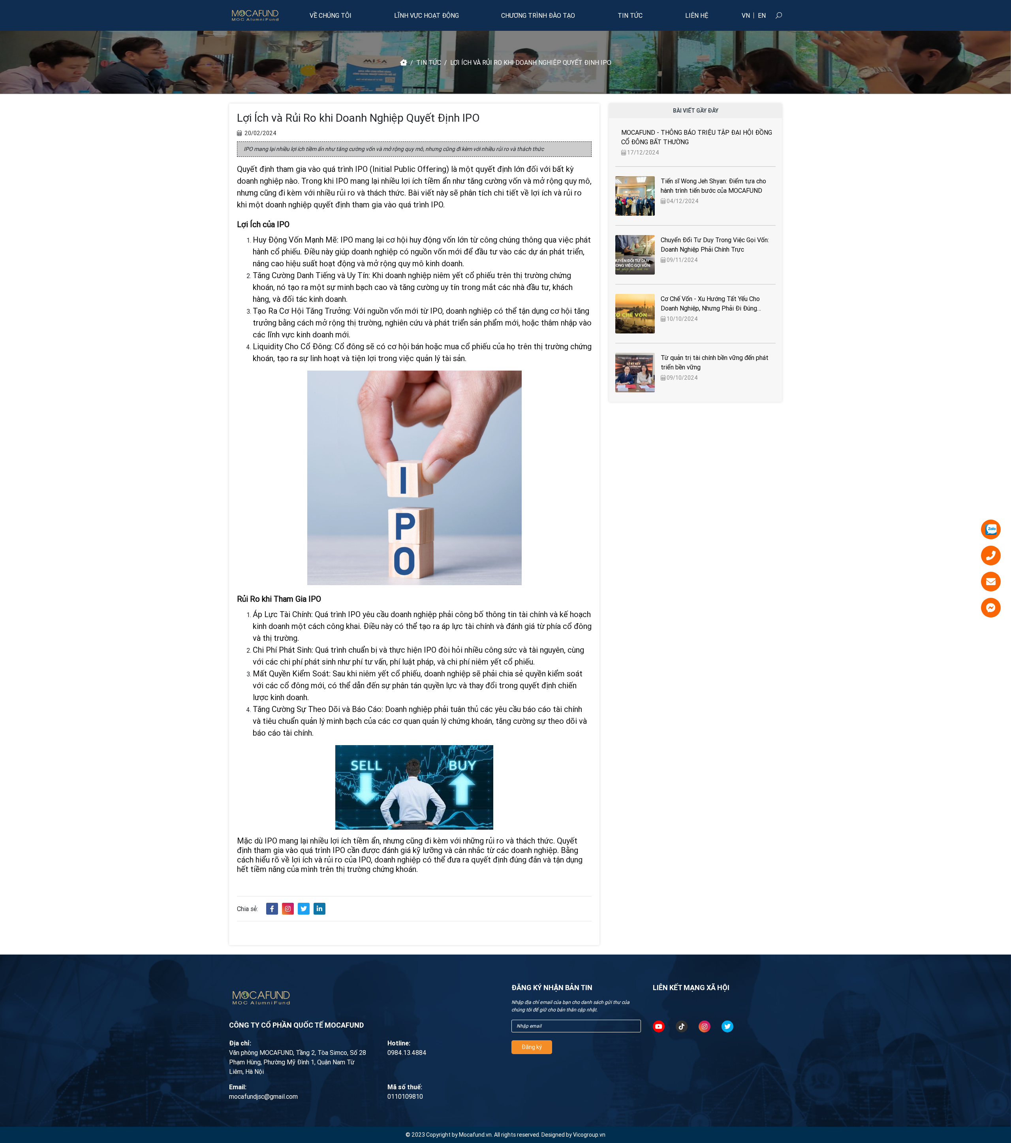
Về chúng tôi (330, 15)
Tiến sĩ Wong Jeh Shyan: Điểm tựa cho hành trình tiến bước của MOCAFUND (713, 185)
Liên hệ (696, 15)
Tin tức (630, 15)
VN (746, 15)
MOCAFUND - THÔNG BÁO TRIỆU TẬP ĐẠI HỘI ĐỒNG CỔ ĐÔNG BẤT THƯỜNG (696, 137)
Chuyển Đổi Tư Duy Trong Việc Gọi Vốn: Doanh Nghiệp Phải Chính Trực (715, 244)
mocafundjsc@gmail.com (263, 1096)
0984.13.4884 (407, 1052)
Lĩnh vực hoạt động (426, 15)
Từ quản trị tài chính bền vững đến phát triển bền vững (715, 362)
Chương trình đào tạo (538, 15)
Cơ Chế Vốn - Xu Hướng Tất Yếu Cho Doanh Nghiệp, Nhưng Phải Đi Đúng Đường (710, 304)
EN (762, 15)
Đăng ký (532, 1047)
